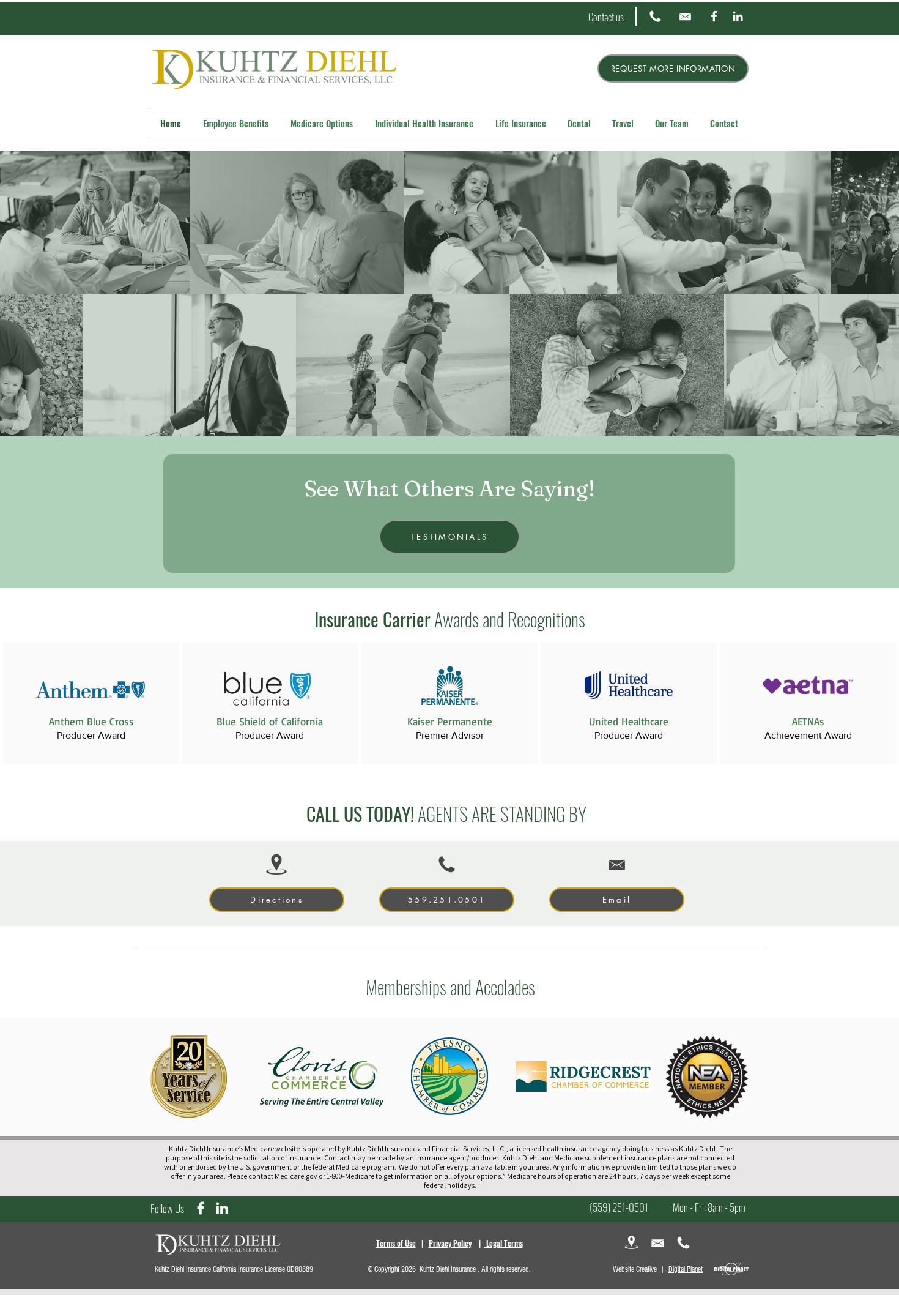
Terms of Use (396, 1243)
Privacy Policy (450, 1243)
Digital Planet (685, 1269)
